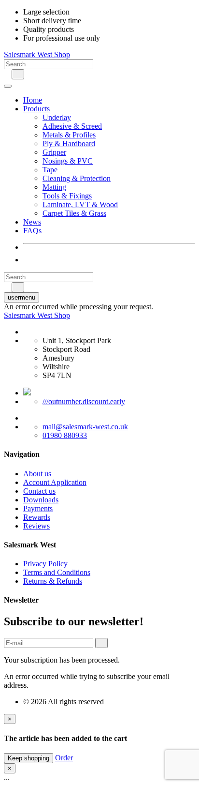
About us (37, 473)
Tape (50, 170)
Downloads (40, 500)
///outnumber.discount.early (84, 401)
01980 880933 (65, 435)
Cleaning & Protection (77, 178)
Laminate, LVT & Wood (80, 204)
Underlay (57, 117)
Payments (38, 508)
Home (32, 100)
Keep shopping (28, 758)
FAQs (32, 231)
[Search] (18, 74)
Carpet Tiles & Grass (74, 213)
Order (64, 758)
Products (36, 109)
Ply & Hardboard (69, 143)
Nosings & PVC (68, 161)
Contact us (39, 491)
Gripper (54, 152)
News (32, 222)
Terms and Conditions (56, 572)
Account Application (54, 482)
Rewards (36, 517)
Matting (54, 187)
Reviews (36, 526)
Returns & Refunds (52, 581)
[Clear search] (7, 74)
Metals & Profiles (69, 135)
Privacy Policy (45, 563)
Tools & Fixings (67, 196)
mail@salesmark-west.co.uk (85, 427)
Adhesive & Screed (72, 126)
